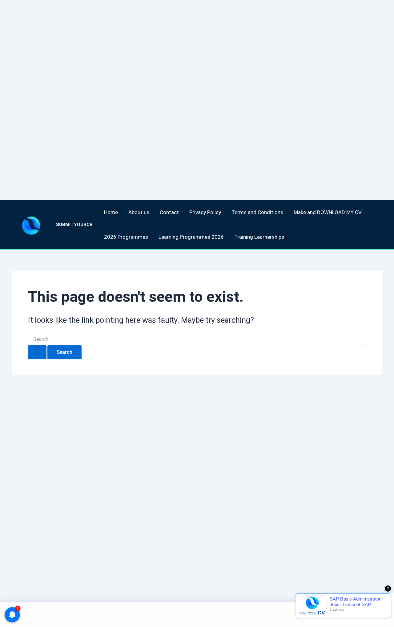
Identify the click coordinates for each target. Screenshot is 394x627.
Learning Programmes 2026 (191, 237)
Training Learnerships (259, 237)
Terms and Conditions (257, 212)
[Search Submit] (37, 352)
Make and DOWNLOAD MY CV (328, 212)
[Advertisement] (184, 92)
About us (138, 212)
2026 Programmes (126, 237)
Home (111, 212)
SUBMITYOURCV (74, 224)
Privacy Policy (205, 212)
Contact (169, 212)
